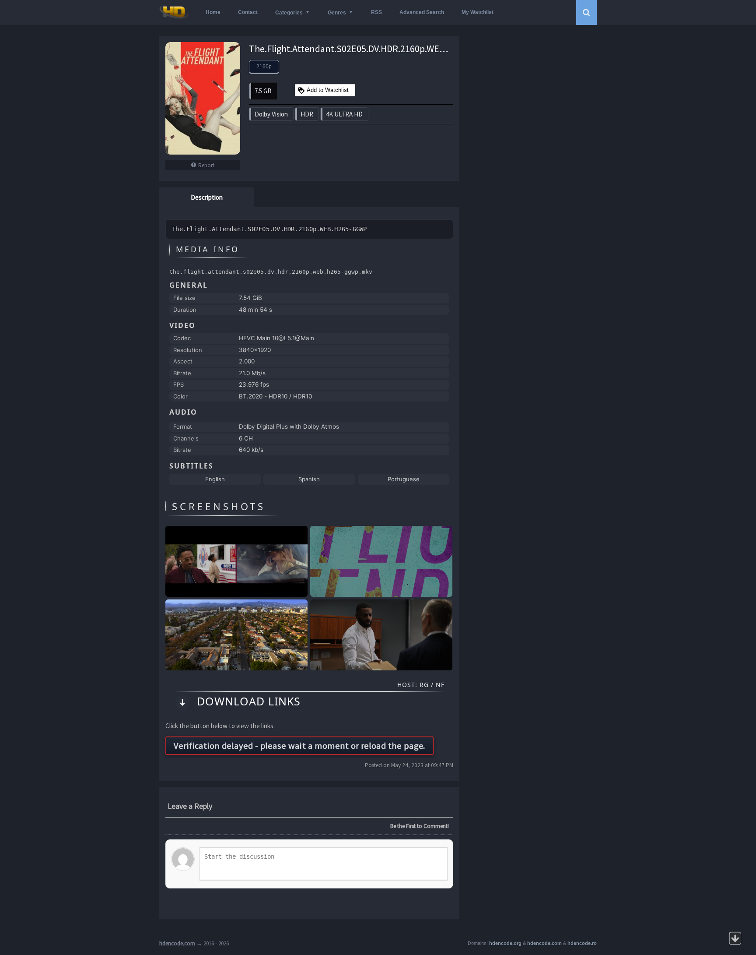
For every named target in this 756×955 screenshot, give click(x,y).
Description (207, 197)
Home (213, 12)
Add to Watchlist (328, 90)
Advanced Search (421, 12)
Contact (248, 12)
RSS (376, 12)
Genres (337, 13)
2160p (264, 66)
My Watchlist (478, 12)
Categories (289, 13)
